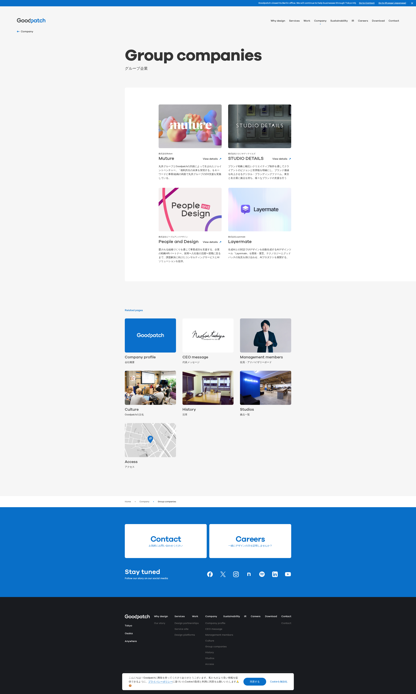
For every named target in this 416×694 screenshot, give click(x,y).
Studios (247, 409)
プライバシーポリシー (160, 681)
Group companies (167, 502)
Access (131, 462)
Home (128, 502)
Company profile (140, 357)
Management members (261, 357)
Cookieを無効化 (278, 681)
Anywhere (131, 641)
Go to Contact (367, 3)
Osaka (129, 633)
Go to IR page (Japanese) (392, 3)
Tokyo (128, 625)
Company (144, 502)
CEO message (195, 357)
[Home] (31, 21)
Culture (132, 409)
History (189, 409)
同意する (255, 681)
